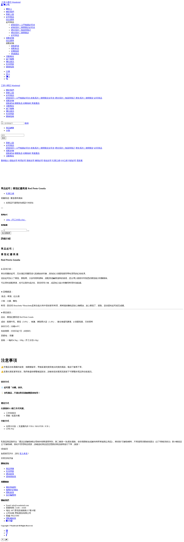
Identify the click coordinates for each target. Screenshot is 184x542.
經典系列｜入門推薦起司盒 (23, 25)
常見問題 (10, 64)
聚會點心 (5, 160)
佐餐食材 (15, 51)
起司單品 (15, 35)
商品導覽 (10, 469)
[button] (10, 95)
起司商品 (10, 17)
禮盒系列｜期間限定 (20, 33)
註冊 (8, 71)
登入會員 (24, 453)
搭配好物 (10, 38)
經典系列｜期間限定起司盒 (23, 27)
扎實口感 (56, 160)
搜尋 (27, 123)
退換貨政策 (11, 476)
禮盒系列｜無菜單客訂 (21, 30)
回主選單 (10, 20)
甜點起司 (14, 160)
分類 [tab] (8, 130)
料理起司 (22, 160)
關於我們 (10, 12)
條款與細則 (11, 487)
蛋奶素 (80, 160)
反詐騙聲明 (11, 495)
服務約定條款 (12, 490)
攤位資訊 (10, 62)
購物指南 (10, 67)
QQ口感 (64, 160)
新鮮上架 (10, 14)
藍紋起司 (48, 160)
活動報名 (10, 56)
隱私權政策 (11, 518)
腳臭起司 (39, 160)
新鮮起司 (31, 160)
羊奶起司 (72, 160)
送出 (3, 138)
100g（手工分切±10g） (16, 220)
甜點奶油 (15, 46)
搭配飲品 (15, 48)
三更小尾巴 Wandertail (11, 2)
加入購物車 (6, 233)
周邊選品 (15, 54)
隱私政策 (10, 492)
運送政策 (10, 474)
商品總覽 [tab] (10, 128)
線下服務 (10, 59)
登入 (10, 9)
